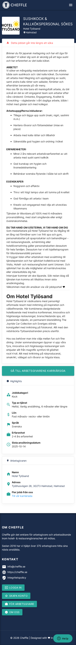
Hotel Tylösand (31, 28)
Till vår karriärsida (22, 495)
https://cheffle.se (17, 572)
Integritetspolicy (16, 577)
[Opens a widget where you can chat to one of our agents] (62, 638)
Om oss (12, 612)
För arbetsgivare (19, 604)
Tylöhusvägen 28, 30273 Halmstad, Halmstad (38, 485)
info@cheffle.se (16, 566)
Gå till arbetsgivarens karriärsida (38, 370)
